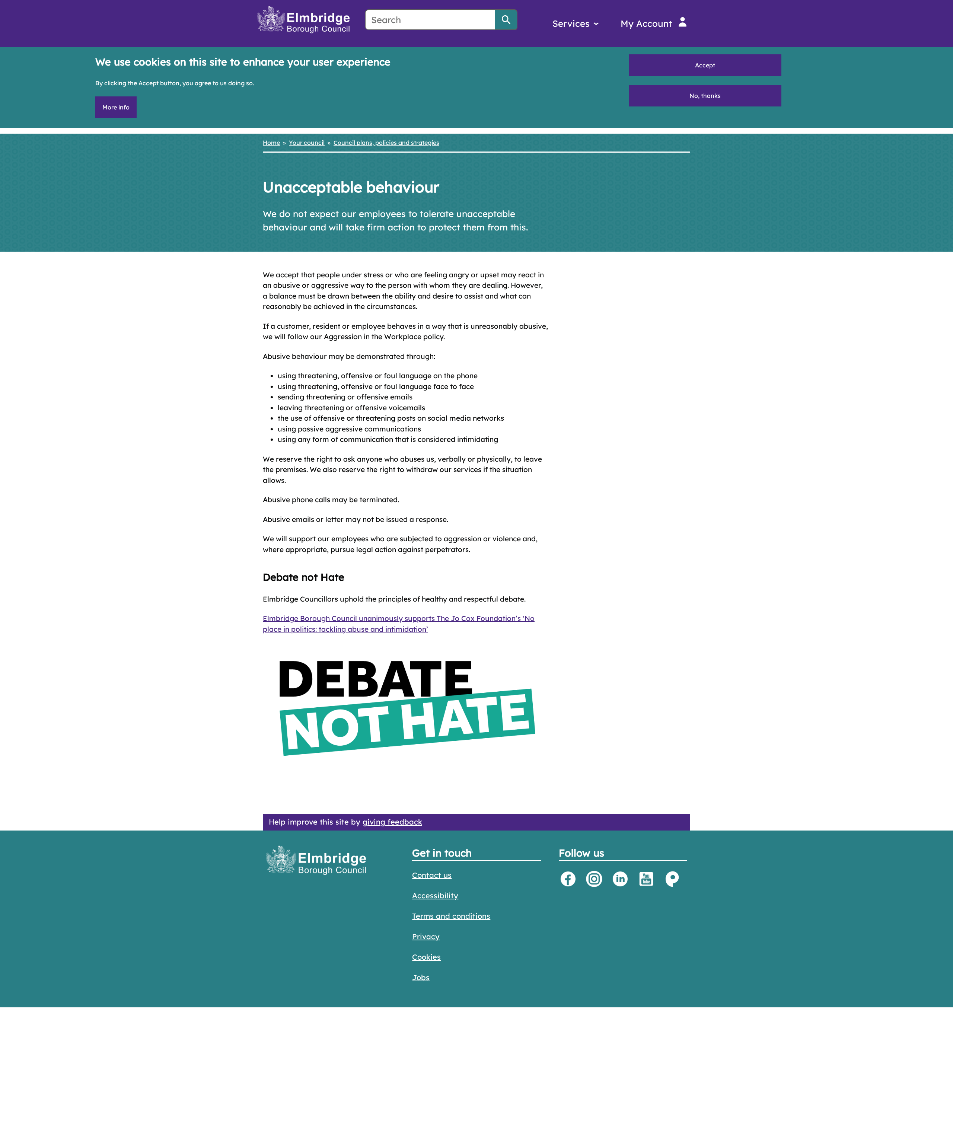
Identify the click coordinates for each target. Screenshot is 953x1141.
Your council (307, 142)
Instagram (594, 879)
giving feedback (392, 821)
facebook (568, 879)
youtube (646, 879)
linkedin (620, 879)
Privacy (426, 936)
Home (271, 142)
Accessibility (435, 895)
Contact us (432, 875)
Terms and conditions (451, 916)
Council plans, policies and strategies (386, 142)
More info (116, 107)
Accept (705, 65)
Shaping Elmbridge (672, 879)
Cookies (426, 957)
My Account (646, 23)
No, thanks (705, 95)
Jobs (421, 977)
